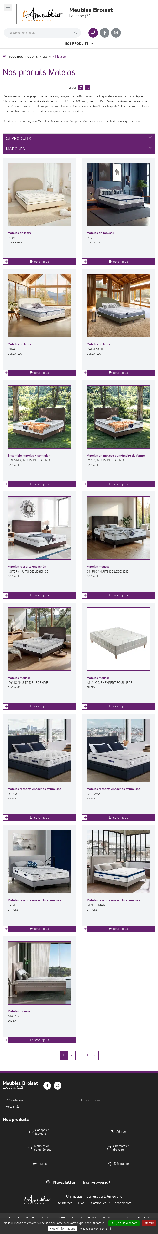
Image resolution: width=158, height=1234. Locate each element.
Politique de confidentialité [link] (95, 1228)
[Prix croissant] (80, 87)
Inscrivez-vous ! (96, 1182)
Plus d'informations (63, 1228)
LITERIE (46, 56)
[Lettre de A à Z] (87, 87)
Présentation (14, 1100)
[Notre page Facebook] (104, 33)
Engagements (122, 1202)
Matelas (60, 56)
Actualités (12, 1106)
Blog (81, 1202)
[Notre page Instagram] (116, 33)
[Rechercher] (76, 33)
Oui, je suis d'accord (124, 1223)
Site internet (63, 1202)
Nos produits (76, 43)
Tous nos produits (23, 57)
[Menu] (8, 7)
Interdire (149, 1223)
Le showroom (90, 1100)
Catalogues (98, 1202)
